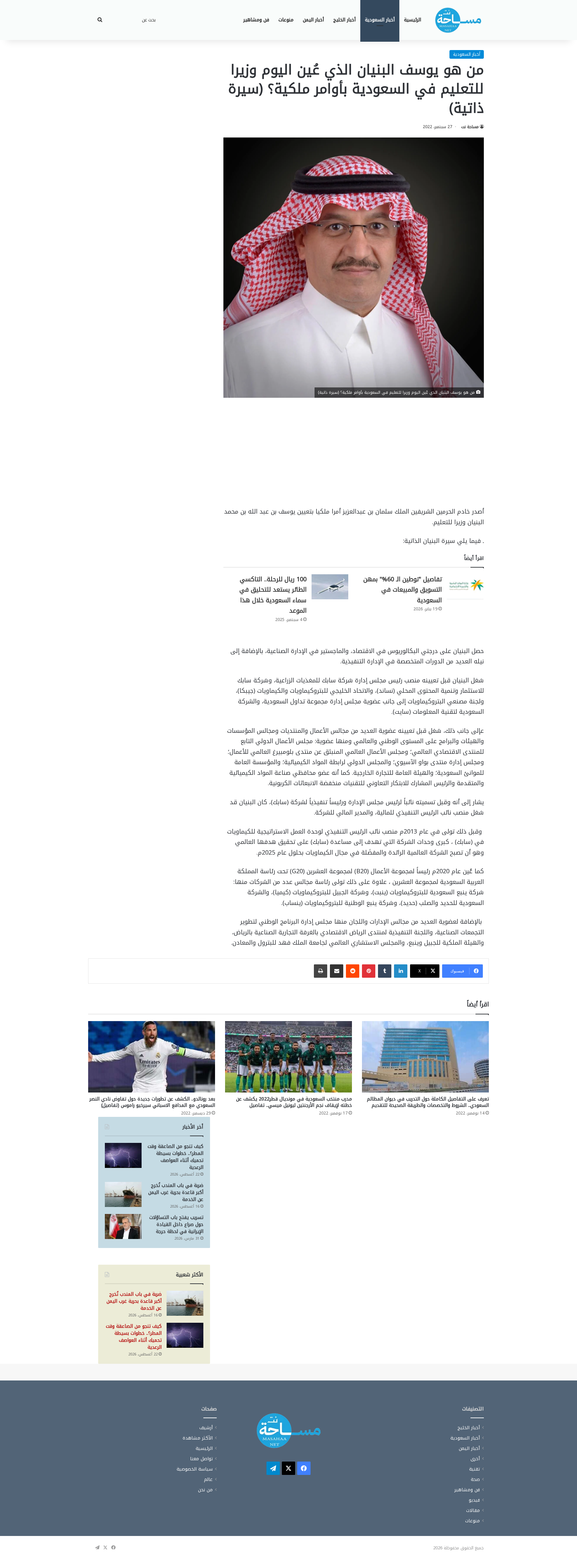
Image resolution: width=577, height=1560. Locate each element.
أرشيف (206, 1428)
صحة (475, 1479)
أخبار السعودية (380, 19)
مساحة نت (470, 126)
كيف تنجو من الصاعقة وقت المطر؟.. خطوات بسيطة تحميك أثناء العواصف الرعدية (175, 1157)
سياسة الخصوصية (195, 1469)
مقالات (473, 1510)
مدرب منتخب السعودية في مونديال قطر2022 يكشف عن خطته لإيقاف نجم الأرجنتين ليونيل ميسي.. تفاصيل (294, 1102)
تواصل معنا (201, 1459)
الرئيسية (412, 19)
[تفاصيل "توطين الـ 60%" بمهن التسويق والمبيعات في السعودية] (465, 586)
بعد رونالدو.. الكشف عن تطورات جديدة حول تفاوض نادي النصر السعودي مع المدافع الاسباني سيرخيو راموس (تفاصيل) (152, 1102)
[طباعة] (320, 971)
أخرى (475, 1458)
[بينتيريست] (368, 971)
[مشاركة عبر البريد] (336, 971)
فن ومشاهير (256, 19)
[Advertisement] (353, 457)
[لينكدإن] (400, 971)
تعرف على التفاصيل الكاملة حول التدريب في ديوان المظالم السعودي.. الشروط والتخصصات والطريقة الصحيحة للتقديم (428, 1102)
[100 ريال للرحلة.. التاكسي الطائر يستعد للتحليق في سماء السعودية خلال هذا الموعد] (330, 586)
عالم (208, 1479)
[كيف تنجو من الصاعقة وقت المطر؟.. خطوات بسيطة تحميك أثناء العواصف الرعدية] (123, 1155)
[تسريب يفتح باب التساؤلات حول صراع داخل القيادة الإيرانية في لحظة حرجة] (123, 1226)
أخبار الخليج (344, 19)
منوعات (286, 19)
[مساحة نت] (458, 20)
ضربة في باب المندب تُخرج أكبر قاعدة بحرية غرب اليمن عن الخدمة (175, 1192)
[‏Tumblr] (384, 971)
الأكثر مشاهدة (198, 1438)
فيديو (474, 1500)
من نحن (205, 1490)
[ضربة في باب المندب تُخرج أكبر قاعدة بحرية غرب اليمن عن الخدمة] (123, 1194)
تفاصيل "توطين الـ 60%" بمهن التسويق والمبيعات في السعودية (402, 590)
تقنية (474, 1469)
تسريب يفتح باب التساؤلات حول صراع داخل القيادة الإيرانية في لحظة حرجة (176, 1224)
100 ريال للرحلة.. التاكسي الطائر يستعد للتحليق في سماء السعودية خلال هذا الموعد (273, 595)
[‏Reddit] (352, 971)
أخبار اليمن (313, 19)
